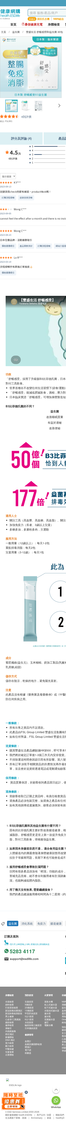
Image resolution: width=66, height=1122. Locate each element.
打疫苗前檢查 (11, 1007)
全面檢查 (9, 1001)
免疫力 (41, 923)
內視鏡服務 (10, 1031)
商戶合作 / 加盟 (44, 1114)
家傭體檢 (9, 1037)
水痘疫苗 (29, 1022)
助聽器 (28, 1052)
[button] (59, 105)
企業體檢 (9, 1054)
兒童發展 (9, 1051)
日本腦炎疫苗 (31, 1028)
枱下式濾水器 (50, 1007)
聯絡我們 (60, 1114)
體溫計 (28, 1046)
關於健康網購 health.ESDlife (18, 1114)
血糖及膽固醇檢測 (33, 1044)
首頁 (13, 24)
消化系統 (27, 923)
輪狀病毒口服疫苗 (33, 1025)
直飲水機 (48, 1001)
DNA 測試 (10, 1039)
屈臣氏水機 (43, 19)
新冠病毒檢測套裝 (13, 1013)
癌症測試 (9, 1034)
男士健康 (9, 1016)
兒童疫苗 (29, 1001)
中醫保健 (9, 1048)
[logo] (10, 19)
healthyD (60, 1117)
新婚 (24, 1117)
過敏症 (8, 1028)
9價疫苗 (28, 1004)
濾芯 (46, 1022)
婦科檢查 (9, 1004)
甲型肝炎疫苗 (31, 1013)
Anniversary (36, 1117)
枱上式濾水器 (50, 1004)
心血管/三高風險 (13, 1019)
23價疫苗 (29, 1007)
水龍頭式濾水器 (51, 1010)
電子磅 (28, 1049)
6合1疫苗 (29, 1019)
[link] (14, 1084)
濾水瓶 (47, 1016)
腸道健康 (56, 923)
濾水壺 (47, 1013)
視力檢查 (9, 1042)
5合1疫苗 (29, 1016)
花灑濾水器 (49, 1019)
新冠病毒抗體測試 (13, 1010)
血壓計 (28, 1041)
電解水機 (48, 1025)
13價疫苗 (29, 1010)
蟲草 (64, 1010)
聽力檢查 (9, 1045)
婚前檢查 (9, 1022)
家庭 (49, 1117)
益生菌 (12, 923)
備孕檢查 (9, 1025)
